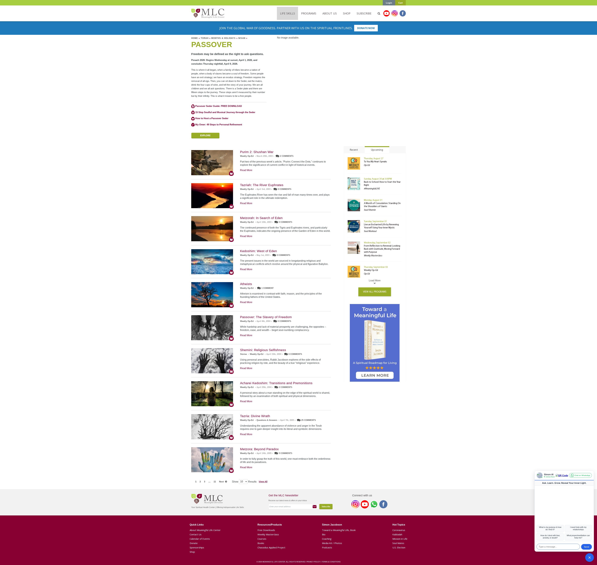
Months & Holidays (223, 38)
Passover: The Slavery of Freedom (266, 317)
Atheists (246, 284)
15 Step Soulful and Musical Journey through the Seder (225, 112)
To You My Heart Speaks (375, 162)
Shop (192, 551)
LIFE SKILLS (287, 13)
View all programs (374, 292)
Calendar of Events (200, 538)
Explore (205, 135)
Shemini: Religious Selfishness (263, 350)
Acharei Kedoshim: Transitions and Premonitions (276, 383)
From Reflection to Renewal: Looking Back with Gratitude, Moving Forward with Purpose (382, 249)
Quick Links (197, 524)
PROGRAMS (308, 13)
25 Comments (308, 420)
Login (389, 3)
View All (263, 481)
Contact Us (195, 534)
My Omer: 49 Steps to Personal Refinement (218, 124)
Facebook (403, 13)
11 (215, 481)
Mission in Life (399, 538)
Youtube (386, 13)
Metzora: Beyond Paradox (259, 449)
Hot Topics (398, 524)
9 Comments (285, 453)
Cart (400, 3)
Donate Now (366, 28)
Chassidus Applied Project (271, 547)
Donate (194, 543)
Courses (261, 538)
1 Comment (267, 288)
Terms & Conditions (331, 562)
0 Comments (284, 189)
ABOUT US (329, 13)
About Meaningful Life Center (205, 530)
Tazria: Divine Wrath (255, 416)
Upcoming (377, 150)
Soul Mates (398, 543)
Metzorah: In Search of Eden (261, 218)
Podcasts (327, 547)
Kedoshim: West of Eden (258, 251)
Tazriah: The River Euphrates (261, 185)
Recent (354, 150)
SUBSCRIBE (364, 13)
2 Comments (287, 156)
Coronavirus (398, 530)
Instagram (394, 13)
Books (260, 543)
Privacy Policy (313, 562)
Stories (243, 354)
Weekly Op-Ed (247, 156)
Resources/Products (269, 524)
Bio (323, 534)
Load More (375, 280)
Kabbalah (397, 534)
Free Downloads (266, 530)
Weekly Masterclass (268, 534)
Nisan (241, 38)
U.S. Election (398, 547)
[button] (589, 557)
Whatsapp (374, 505)
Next (222, 481)
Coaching (326, 538)
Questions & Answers (267, 420)
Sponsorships (197, 547)
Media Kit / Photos (332, 543)
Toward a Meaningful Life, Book (339, 530)
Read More (246, 170)
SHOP (346, 13)
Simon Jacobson (332, 524)
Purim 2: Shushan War (256, 152)
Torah (204, 38)
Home (194, 38)
